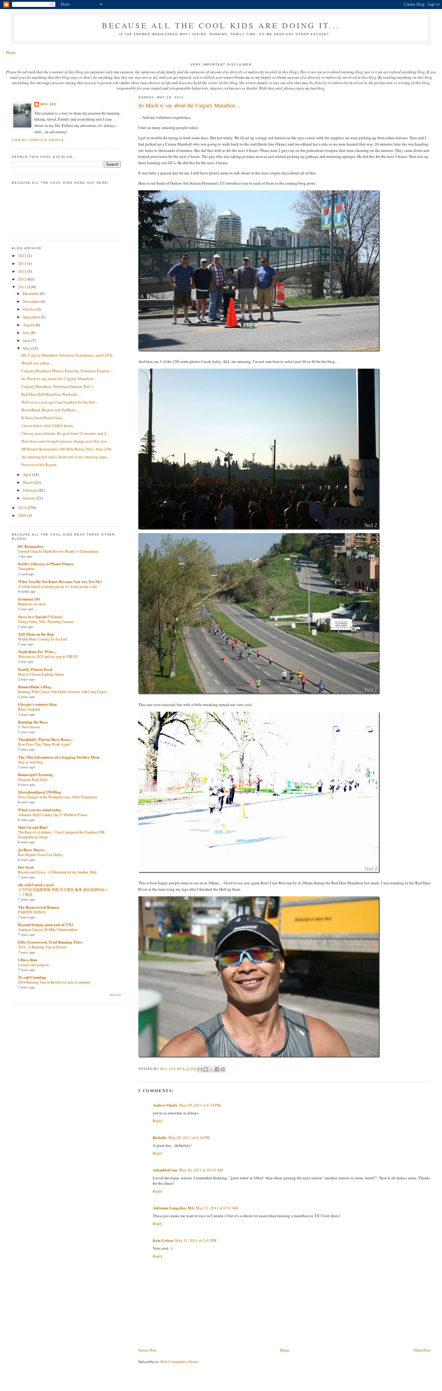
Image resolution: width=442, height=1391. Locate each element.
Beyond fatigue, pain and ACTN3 (45, 924)
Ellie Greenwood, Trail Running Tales (50, 942)
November (32, 301)
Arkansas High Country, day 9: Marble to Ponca (52, 814)
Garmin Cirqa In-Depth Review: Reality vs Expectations (58, 551)
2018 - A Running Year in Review (42, 946)
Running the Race (33, 722)
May (27, 348)
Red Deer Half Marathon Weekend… (51, 394)
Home (11, 52)
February (30, 490)
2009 (22, 515)
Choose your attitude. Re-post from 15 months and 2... (65, 433)
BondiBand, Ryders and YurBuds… (50, 410)
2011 (22, 287)
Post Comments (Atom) (179, 1361)
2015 (22, 263)
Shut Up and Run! (33, 827)
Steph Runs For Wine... (37, 651)
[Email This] (200, 1069)
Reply (158, 1120)
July (27, 332)
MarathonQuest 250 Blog (39, 792)
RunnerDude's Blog (34, 686)
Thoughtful (26, 568)
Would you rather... (36, 363)
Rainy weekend (29, 709)
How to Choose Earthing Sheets (41, 674)
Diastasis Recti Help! (33, 779)
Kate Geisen (163, 1240)
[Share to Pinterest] (223, 1069)
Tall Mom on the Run (36, 634)
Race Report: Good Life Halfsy (40, 854)
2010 (22, 507)
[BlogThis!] (206, 1069)
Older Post (421, 1350)
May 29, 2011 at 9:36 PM (189, 1137)
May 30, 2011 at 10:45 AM (201, 1170)
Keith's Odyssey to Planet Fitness (46, 564)
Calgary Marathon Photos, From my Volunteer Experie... (66, 370)
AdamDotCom (165, 1170)
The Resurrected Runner (39, 907)
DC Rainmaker (31, 546)
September (32, 317)
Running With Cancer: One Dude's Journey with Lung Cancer (62, 691)
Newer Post (147, 1350)
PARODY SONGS (32, 912)
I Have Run (27, 960)
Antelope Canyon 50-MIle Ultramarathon (47, 929)
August (29, 324)
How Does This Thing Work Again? (44, 744)
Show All (115, 995)
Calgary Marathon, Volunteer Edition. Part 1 (57, 386)
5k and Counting (32, 977)
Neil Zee (48, 104)
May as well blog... (31, 762)
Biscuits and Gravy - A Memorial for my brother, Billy (57, 872)
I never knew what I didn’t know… (49, 425)
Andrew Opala (165, 1105)
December (31, 293)
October (30, 309)
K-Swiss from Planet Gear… (43, 417)
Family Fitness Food (35, 669)
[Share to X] (211, 1069)
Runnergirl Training (35, 774)
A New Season (29, 726)
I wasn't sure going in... (34, 964)
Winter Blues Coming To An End (42, 639)
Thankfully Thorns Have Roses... (45, 739)
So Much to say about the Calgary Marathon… (59, 378)
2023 (22, 255)
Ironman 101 (29, 599)
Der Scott (26, 867)
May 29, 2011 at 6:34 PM (200, 1105)
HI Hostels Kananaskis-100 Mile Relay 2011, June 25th (66, 449)
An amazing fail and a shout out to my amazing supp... (65, 456)
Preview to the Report (39, 464)
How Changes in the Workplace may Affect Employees (57, 796)
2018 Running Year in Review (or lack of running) (54, 982)
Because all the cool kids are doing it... (221, 25)
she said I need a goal (36, 884)
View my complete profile (38, 140)
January (29, 498)
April (27, 474)
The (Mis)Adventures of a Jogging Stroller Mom (59, 757)
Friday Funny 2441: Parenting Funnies (45, 621)
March (28, 482)
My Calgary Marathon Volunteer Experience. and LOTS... (68, 355)
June (27, 340)
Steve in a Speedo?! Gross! (40, 616)
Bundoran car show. (32, 603)
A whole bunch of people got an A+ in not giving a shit (57, 586)
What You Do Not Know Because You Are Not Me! (60, 581)
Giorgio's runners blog (37, 704)
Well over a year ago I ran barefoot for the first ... (59, 402)
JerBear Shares (31, 849)
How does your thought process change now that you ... (65, 441)
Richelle (160, 1137)
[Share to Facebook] (217, 1069)
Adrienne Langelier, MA (173, 1208)
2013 (22, 271)
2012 (22, 279)
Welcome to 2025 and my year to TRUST (48, 656)
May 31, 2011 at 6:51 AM (217, 1208)
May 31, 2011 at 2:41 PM (195, 1240)
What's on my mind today (39, 809)
